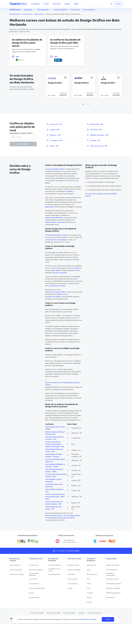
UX (76, 270)
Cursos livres (75, 10)
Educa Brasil (110, 597)
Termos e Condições (37, 613)
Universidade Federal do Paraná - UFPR (54, 470)
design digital (55, 270)
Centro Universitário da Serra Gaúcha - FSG (56, 475)
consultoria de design (53, 297)
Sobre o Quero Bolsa (112, 565)
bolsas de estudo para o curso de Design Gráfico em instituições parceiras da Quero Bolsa (62, 516)
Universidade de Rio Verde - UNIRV (55, 428)
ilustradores (61, 222)
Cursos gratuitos (89, 10)
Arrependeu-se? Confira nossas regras (69, 541)
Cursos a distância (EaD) (37, 588)
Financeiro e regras (112, 579)
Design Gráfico (39, 14)
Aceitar (107, 619)
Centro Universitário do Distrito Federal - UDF (54, 503)
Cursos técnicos (34, 583)
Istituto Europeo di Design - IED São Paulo (55, 433)
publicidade (49, 207)
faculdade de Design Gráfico (57, 235)
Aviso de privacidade (53, 613)
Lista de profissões (16, 570)
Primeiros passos (111, 570)
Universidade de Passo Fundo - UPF (53, 508)
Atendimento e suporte (113, 583)
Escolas (31, 593)
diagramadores (50, 222)
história (76, 268)
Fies (88, 588)
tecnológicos (62, 240)
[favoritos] (111, 4)
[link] (57, 87)
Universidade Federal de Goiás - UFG (54, 450)
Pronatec (90, 593)
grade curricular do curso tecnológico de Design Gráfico (62, 383)
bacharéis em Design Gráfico (55, 292)
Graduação (28, 10)
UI (79, 270)
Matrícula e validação (113, 588)
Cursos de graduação (35, 570)
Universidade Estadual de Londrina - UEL (54, 438)
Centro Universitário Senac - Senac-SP (55, 460)
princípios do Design (57, 286)
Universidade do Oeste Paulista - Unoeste (53, 455)
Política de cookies (69, 613)
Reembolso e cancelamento (110, 574)
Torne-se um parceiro (94, 613)
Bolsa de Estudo (15, 14)
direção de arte (61, 294)
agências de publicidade (54, 218)
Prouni (89, 583)
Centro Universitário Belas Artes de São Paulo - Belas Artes (55, 496)
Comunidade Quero (54, 574)
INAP (17, 57)
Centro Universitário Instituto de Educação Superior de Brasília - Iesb (54, 444)
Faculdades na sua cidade (54, 570)
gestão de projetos (60, 273)
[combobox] (23, 137)
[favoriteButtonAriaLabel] (65, 77)
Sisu (88, 579)
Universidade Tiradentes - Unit (54, 490)
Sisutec (89, 597)
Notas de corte (91, 565)
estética (69, 191)
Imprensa (81, 613)
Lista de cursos (15, 10)
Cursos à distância (60, 10)
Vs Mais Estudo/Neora (113, 593)
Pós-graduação (43, 10)
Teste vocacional (15, 565)
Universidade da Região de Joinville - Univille (55, 465)
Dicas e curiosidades (74, 570)
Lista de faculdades (54, 565)
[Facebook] (11, 618)
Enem (88, 570)
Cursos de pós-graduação (33, 574)
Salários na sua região (17, 574)
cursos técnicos (50, 240)
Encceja (89, 602)
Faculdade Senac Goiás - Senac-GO (54, 485)
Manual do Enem (92, 574)
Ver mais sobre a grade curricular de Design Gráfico (101, 195)
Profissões (71, 574)
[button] (79, 104)
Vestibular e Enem (73, 565)
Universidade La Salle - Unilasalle (53, 480)
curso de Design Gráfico (55, 169)
